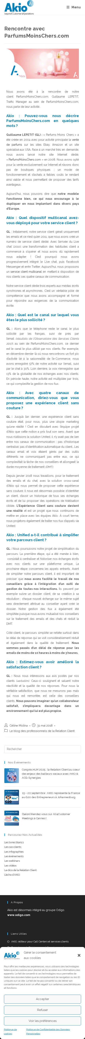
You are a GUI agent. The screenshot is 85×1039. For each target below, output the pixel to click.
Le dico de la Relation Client (20, 870)
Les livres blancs (14, 842)
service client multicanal (25, 271)
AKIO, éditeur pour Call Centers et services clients (40, 941)
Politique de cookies (10, 1031)
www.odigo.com (18, 915)
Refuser (42, 1010)
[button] (79, 955)
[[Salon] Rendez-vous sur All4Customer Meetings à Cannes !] (11, 818)
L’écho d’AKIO (12, 874)
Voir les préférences (43, 1021)
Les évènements (14, 856)
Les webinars (12, 860)
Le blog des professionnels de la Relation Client (42, 731)
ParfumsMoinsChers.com (25, 159)
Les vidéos (10, 865)
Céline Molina (18, 725)
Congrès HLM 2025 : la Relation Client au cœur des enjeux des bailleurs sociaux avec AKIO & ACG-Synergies (51, 773)
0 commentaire (52, 782)
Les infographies (14, 851)
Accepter (42, 999)
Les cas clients (12, 846)
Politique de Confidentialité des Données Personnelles (48, 1031)
